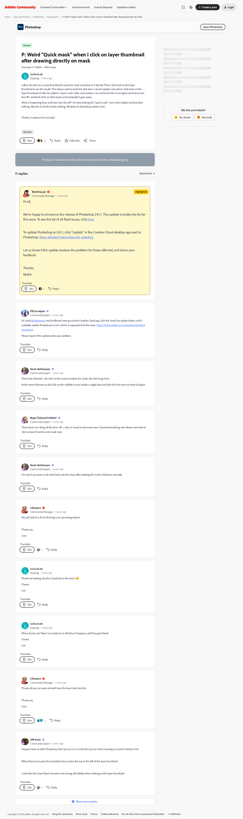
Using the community (62, 814)
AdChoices (176, 814)
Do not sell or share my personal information (143, 814)
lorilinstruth (36, 74)
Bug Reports (53, 16)
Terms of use (82, 814)
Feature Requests (103, 7)
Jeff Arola (35, 739)
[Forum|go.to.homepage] (20, 7)
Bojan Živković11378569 (43, 417)
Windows (27, 131)
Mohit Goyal (39, 191)
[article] (85, 241)
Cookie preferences (110, 814)
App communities (22, 16)
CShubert (35, 507)
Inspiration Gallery (126, 7)
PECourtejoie (37, 311)
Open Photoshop (212, 26)
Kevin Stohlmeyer (40, 369)
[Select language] (191, 7)
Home (7, 16)
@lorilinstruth (38, 320)
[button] (208, 7)
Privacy (94, 814)
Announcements (81, 7)
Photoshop (38, 16)
